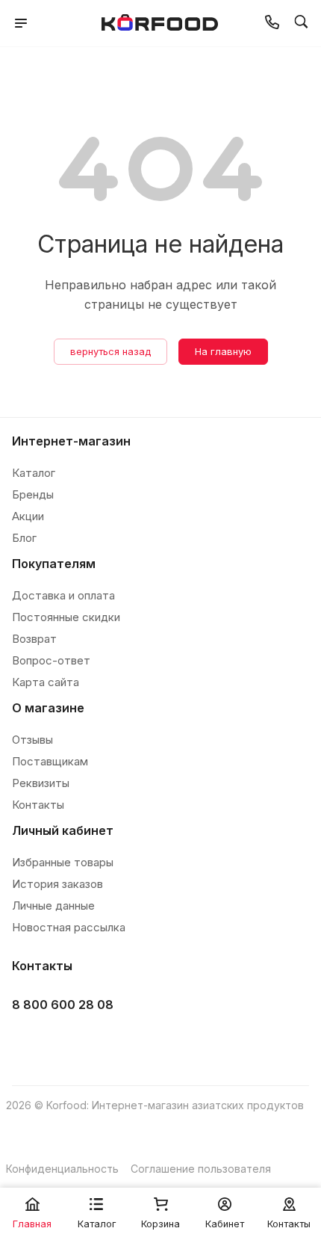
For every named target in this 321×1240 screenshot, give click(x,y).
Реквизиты (40, 783)
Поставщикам (50, 761)
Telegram (65, 1042)
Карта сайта (45, 682)
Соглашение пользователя (201, 1168)
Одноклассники (103, 1042)
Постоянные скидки (66, 617)
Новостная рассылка (68, 927)
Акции (28, 516)
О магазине (48, 707)
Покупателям (54, 563)
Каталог (33, 473)
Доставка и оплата (63, 595)
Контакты (38, 805)
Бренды (33, 494)
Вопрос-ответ (51, 660)
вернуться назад (110, 351)
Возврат (34, 639)
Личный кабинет (62, 830)
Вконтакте (28, 1042)
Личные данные (53, 905)
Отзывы (32, 739)
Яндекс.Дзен (140, 1042)
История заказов (57, 884)
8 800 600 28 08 (62, 1004)
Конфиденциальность (62, 1168)
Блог (24, 538)
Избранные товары (62, 862)
